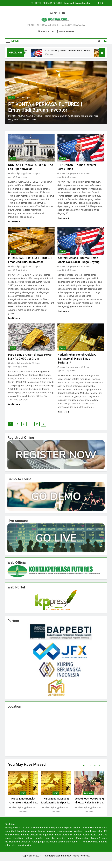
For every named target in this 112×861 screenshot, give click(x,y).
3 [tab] (91, 765)
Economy (88, 793)
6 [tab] (102, 765)
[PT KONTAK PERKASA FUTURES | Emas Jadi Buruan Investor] (82, 54)
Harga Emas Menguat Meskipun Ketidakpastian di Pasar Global (56, 802)
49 (37, 424)
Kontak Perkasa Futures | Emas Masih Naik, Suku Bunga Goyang (59, 3)
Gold (11, 97)
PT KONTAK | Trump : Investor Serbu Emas (50, 50)
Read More (13, 221)
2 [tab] (87, 765)
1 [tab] (83, 765)
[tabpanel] (23, 792)
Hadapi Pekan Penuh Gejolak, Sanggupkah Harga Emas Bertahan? (76, 358)
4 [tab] (95, 765)
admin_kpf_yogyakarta (21, 173)
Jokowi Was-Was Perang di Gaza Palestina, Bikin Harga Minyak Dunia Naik (89, 802)
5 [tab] (99, 765)
